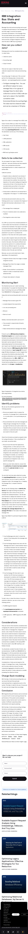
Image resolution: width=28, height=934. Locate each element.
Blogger (20, 736)
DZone (18, 738)
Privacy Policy (7, 924)
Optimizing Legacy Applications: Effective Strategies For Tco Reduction (12, 863)
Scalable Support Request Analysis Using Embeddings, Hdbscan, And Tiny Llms (14, 825)
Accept (16, 914)
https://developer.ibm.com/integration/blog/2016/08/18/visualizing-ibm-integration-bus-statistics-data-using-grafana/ (14, 399)
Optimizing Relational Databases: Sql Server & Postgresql (13, 900)
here (25, 741)
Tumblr (15, 736)
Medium (10, 736)
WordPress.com (6, 738)
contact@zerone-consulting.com (11, 927)
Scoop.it (13, 738)
